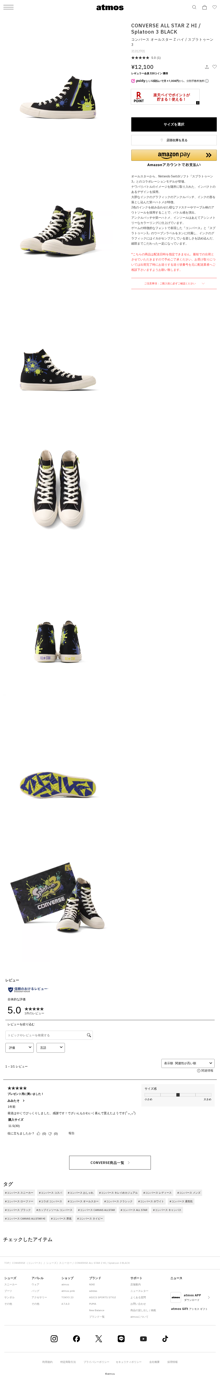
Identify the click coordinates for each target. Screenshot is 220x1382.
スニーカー (65, 1262)
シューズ (51, 1262)
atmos (65, 1284)
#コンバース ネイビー (90, 1218)
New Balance (96, 1310)
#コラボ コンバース (50, 1201)
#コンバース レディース (157, 1192)
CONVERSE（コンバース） (27, 1262)
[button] (174, 158)
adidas (93, 1290)
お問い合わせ (138, 1303)
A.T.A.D (65, 1303)
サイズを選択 (174, 124)
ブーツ (8, 1290)
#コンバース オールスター (83, 1201)
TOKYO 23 (67, 1297)
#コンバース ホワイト (151, 1201)
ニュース (176, 1278)
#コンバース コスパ (50, 1192)
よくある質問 (138, 1297)
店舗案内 (135, 1284)
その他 (8, 1303)
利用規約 (47, 1361)
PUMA (92, 1303)
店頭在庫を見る (177, 140)
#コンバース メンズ (188, 1192)
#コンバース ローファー (19, 1201)
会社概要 (154, 1361)
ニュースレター (139, 1290)
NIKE (92, 1284)
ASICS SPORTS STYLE (102, 1297)
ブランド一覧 (97, 1316)
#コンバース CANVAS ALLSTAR (96, 1210)
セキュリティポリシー (129, 1361)
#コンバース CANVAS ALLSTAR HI (25, 1218)
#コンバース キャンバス (167, 1210)
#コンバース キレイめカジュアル (118, 1192)
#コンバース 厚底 (61, 1218)
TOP (6, 1262)
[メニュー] (8, 7)
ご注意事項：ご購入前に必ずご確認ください (170, 283)
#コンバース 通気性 (181, 1201)
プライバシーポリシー (96, 1361)
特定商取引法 (68, 1361)
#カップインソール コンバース (54, 1210)
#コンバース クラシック (118, 1201)
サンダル (9, 1297)
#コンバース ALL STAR (134, 1210)
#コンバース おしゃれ (80, 1192)
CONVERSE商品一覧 (107, 1162)
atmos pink (68, 1290)
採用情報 (172, 1361)
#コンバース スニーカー (19, 1192)
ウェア (35, 1284)
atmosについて (139, 1316)
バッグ (35, 1290)
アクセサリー (39, 1297)
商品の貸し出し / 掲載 (143, 1310)
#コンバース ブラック (18, 1210)
